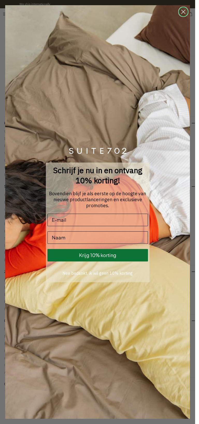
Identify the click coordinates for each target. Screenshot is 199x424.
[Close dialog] (183, 11)
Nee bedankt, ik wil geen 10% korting (97, 273)
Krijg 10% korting (97, 255)
